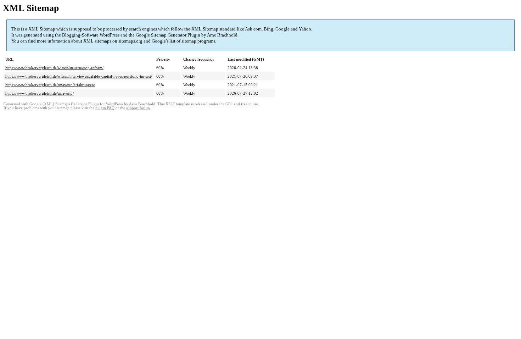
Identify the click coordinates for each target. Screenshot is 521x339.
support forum (138, 108)
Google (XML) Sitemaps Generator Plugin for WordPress (76, 104)
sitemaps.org (130, 41)
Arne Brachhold (222, 35)
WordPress (109, 35)
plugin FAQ (104, 108)
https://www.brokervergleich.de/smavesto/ (39, 93)
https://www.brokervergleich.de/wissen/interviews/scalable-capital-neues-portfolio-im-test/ (78, 76)
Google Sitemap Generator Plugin (168, 35)
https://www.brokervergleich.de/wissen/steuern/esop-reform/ (54, 68)
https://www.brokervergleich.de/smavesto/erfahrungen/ (50, 85)
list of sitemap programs (192, 41)
